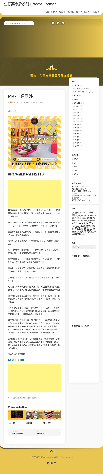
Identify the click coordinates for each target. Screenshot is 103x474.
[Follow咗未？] (58, 23)
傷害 (92, 212)
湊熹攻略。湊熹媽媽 (81, 88)
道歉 (76, 234)
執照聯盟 (70, 12)
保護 (88, 212)
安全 (93, 220)
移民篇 (77, 133)
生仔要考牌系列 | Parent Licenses (30, 4)
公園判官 (29, 423)
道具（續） (47, 423)
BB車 (73, 212)
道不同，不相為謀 (78, 200)
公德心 (92, 215)
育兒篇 (77, 140)
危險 (14, 398)
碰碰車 (76, 174)
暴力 (73, 229)
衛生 (73, 232)
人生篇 (77, 112)
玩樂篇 (10, 102)
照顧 (77, 228)
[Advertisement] (51, 42)
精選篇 (76, 99)
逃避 (29, 398)
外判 (90, 220)
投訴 (83, 226)
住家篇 (77, 115)
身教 (89, 231)
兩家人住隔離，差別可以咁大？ (82, 191)
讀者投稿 (54, 12)
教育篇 (77, 124)
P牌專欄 (62, 12)
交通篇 (77, 109)
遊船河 (76, 159)
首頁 (47, 12)
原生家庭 (84, 218)
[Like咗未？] (53, 23)
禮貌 (86, 228)
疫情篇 (77, 130)
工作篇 (77, 121)
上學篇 (77, 106)
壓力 (87, 220)
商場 (75, 220)
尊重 (88, 223)
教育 (92, 225)
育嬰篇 (77, 143)
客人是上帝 (76, 223)
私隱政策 (87, 12)
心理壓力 (78, 226)
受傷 (19, 398)
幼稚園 (74, 226)
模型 (75, 167)
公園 (87, 215)
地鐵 (82, 220)
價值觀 (76, 215)
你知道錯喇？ (76, 189)
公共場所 (83, 215)
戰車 (75, 163)
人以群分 (11, 423)
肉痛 (75, 170)
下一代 (77, 212)
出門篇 (77, 118)
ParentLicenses (38, 102)
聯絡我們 (96, 12)
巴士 (93, 223)
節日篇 (77, 137)
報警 (85, 220)
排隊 (88, 226)
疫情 (81, 229)
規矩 (76, 232)
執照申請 (79, 12)
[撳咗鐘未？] (63, 23)
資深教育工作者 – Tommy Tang (84, 92)
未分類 (76, 95)
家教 (83, 223)
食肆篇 (77, 146)
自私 (92, 228)
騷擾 (79, 234)
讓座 (79, 232)
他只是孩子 (83, 212)
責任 (24, 398)
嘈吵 (78, 221)
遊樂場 (34, 398)
